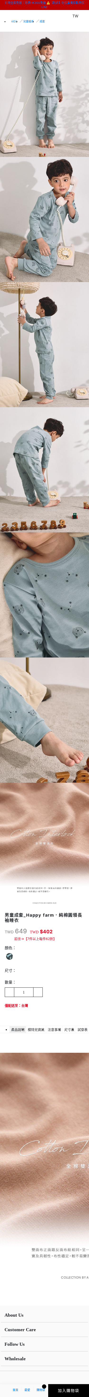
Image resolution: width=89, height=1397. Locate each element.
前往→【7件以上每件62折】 (35, 939)
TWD (9, 932)
